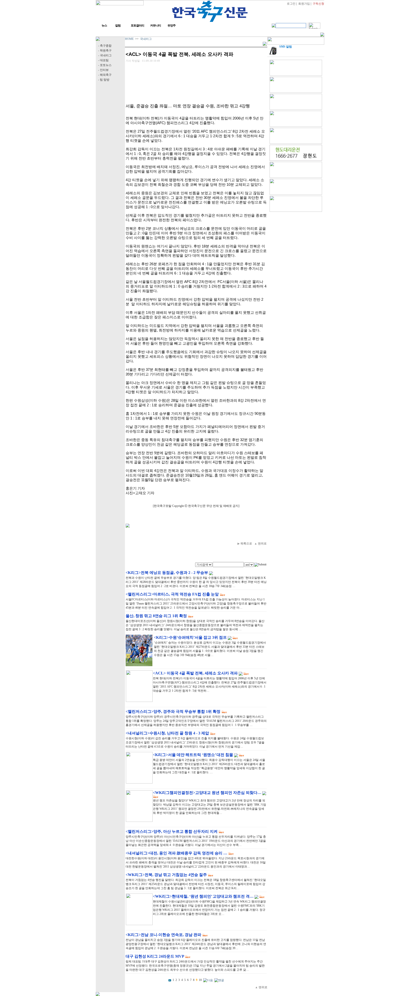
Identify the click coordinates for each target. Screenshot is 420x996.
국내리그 (146, 39)
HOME (129, 39)
